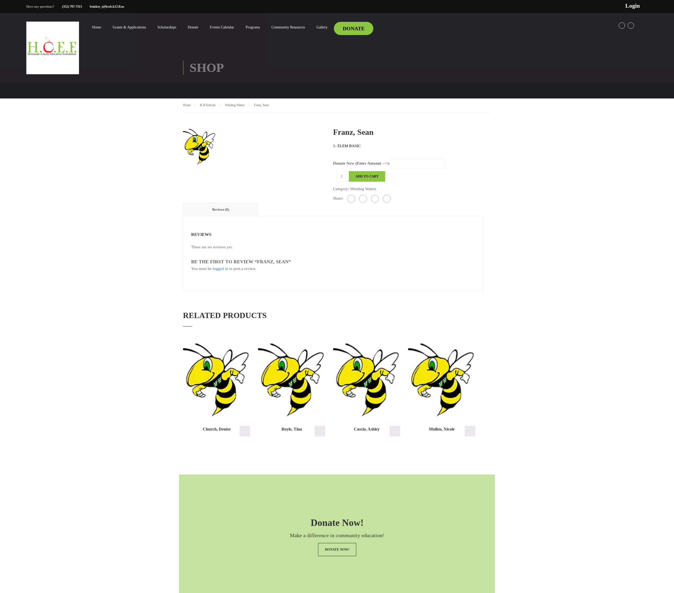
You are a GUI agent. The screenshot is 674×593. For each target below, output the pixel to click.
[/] (52, 52)
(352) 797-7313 (72, 6)
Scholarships (166, 27)
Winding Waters (235, 105)
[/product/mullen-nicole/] (441, 379)
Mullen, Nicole (442, 429)
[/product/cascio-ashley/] (366, 379)
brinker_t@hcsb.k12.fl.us (107, 6)
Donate (193, 27)
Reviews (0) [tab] (220, 209)
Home (96, 27)
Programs (253, 27)
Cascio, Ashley (367, 429)
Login (632, 5)
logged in (220, 268)
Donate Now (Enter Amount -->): (361, 163)
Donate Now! (337, 549)
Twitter (631, 25)
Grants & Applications (129, 27)
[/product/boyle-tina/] (291, 379)
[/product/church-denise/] (216, 379)
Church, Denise (217, 429)
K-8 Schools (208, 105)
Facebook (622, 25)
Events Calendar (222, 27)
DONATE (354, 28)
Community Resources (288, 27)
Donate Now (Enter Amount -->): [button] (245, 431)
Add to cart (367, 176)
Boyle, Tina (291, 429)
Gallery (322, 27)
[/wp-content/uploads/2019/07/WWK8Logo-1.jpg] (199, 146)
